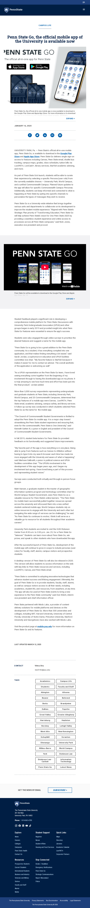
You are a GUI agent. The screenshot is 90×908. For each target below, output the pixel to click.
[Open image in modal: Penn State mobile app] (45, 77)
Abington (45, 692)
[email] (52, 135)
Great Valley (45, 715)
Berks (45, 703)
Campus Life (45, 25)
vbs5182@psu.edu (42, 670)
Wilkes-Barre (45, 748)
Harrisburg (45, 720)
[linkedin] (45, 135)
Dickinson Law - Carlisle (45, 760)
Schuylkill (45, 737)
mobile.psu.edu (44, 626)
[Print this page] (60, 135)
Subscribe (59, 790)
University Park (66, 743)
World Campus (66, 748)
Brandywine (66, 703)
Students (45, 687)
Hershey (45, 726)
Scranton (66, 737)
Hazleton (66, 720)
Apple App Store (32, 156)
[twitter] (37, 135)
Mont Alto (45, 731)
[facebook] (30, 135)
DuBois (45, 709)
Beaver (45, 698)
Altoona (65, 692)
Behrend (66, 698)
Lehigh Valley (66, 726)
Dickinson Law (65, 754)
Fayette (66, 709)
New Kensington (65, 731)
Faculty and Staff (66, 687)
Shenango (45, 743)
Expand (69, 119)
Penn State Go (45, 767)
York (45, 754)
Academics (45, 681)
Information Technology (65, 760)
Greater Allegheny (66, 715)
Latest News (66, 767)
